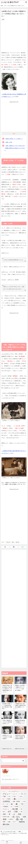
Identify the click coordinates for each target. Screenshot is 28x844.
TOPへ (21, 842)
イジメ (4, 791)
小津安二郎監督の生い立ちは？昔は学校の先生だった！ (7, 722)
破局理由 (11, 819)
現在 (19, 814)
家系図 (16, 806)
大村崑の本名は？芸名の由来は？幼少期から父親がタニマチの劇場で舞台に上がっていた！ (7, 689)
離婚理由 (22, 822)
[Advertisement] (14, 35)
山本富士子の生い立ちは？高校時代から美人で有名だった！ (8, 748)
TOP (8, 831)
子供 (22, 804)
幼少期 (15, 809)
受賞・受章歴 (16, 801)
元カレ (21, 796)
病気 (24, 817)
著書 (4, 821)
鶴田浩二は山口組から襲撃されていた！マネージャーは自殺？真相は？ (20, 688)
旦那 (16, 812)
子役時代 (5, 806)
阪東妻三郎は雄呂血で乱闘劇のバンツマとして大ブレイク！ (20, 722)
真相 (4, 819)
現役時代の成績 (6, 816)
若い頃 (17, 542)
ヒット (16, 794)
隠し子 (14, 821)
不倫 (4, 796)
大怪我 (24, 801)
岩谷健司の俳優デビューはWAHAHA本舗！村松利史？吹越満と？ (7, 706)
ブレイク (24, 794)
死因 (4, 814)
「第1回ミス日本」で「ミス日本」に (14, 138)
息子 (9, 811)
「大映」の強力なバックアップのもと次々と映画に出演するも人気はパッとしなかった (15, 148)
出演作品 (6, 801)
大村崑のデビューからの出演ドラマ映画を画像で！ (7, 737)
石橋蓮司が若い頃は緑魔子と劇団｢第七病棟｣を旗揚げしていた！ (20, 706)
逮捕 (9, 821)
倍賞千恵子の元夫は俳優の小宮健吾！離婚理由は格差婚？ (20, 737)
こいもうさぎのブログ (10, 2)
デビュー (8, 542)
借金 (9, 796)
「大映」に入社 (8, 142)
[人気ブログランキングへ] (5, 772)
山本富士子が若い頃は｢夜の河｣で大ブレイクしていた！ (21, 748)
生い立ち (16, 817)
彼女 (4, 811)
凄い (13, 542)
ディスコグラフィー (14, 791)
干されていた (6, 809)
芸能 (3, 19)
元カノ (15, 796)
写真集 (8, 798)
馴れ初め (6, 824)
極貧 (21, 811)
